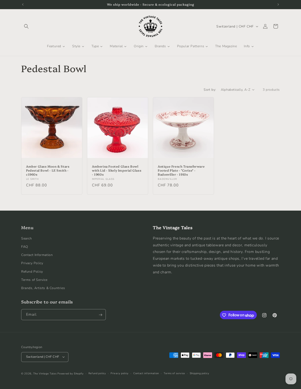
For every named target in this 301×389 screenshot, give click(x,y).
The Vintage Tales (45, 373)
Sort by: (210, 89)
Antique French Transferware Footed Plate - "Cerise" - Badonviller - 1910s (181, 170)
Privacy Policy (32, 263)
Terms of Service (34, 279)
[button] (26, 26)
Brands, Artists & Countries (43, 288)
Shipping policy (199, 373)
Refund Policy (32, 271)
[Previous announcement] (23, 4)
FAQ (24, 246)
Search (26, 238)
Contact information (146, 373)
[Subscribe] (100, 314)
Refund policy (97, 373)
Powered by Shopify (70, 373)
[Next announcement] (278, 4)
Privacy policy (120, 373)
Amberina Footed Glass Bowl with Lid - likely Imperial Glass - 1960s (116, 170)
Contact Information (37, 254)
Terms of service (174, 373)
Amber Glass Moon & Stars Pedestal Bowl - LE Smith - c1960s (47, 170)
